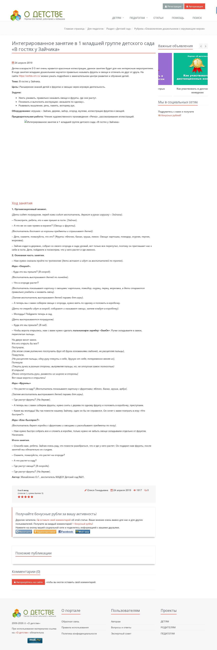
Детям (116, 18)
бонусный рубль (82, 523)
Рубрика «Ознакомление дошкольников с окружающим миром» (169, 28)
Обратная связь (70, 621)
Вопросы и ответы (121, 627)
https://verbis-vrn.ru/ (29, 76)
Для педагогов (95, 28)
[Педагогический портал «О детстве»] (37, 18)
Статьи (158, 18)
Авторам (116, 621)
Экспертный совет (121, 633)
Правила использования (75, 627)
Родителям (168, 627)
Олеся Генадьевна (97, 490)
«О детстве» (22, 632)
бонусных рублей (169, 115)
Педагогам (137, 18)
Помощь (178, 18)
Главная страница (74, 28)
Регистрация (174, 6)
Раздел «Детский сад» (118, 28)
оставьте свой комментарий (55, 519)
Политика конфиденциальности (79, 633)
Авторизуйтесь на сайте (29, 582)
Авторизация (195, 6)
